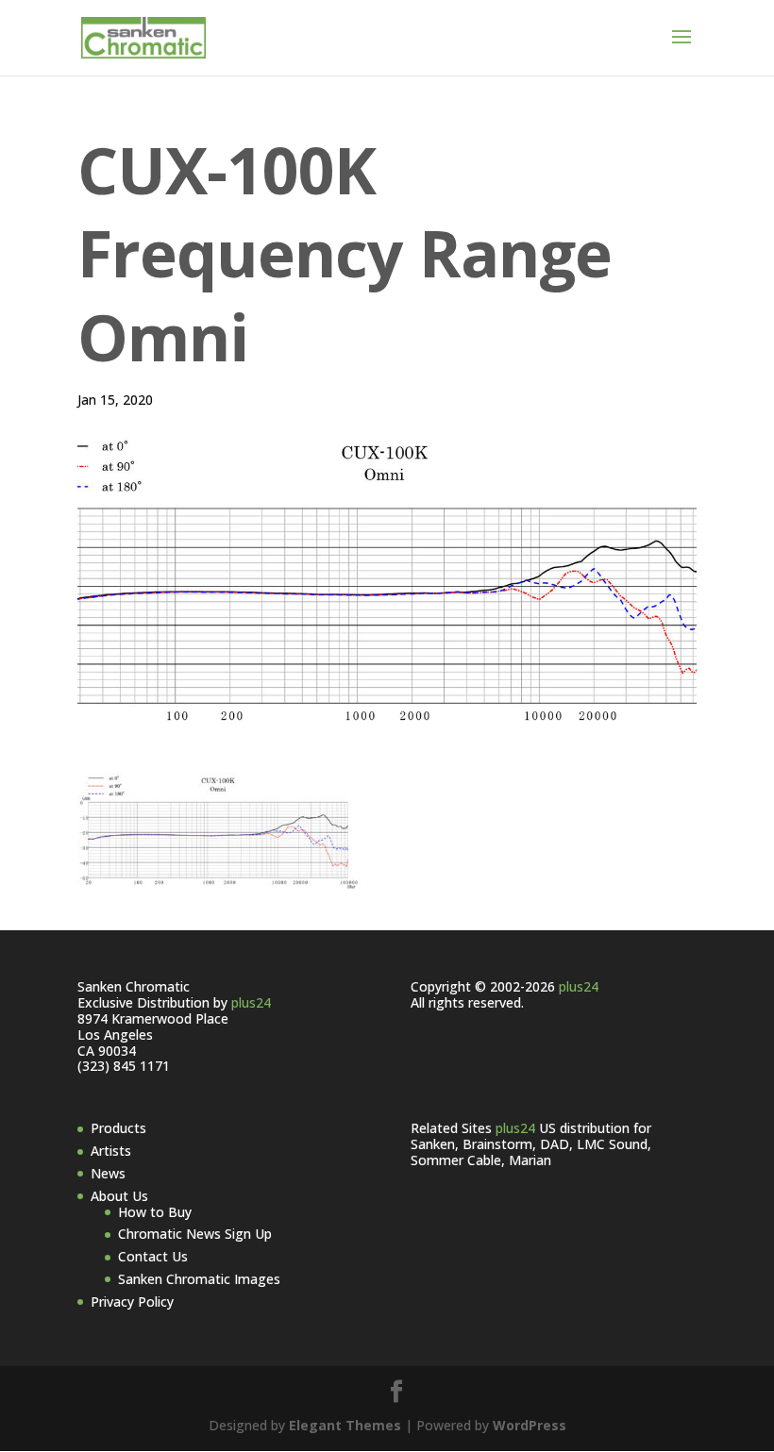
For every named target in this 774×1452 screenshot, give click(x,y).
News (108, 1173)
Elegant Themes (345, 1425)
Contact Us (153, 1256)
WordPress (529, 1425)
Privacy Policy (132, 1301)
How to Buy (155, 1212)
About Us (119, 1196)
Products (118, 1128)
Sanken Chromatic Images (199, 1279)
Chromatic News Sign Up (195, 1234)
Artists (111, 1151)
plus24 (251, 1002)
